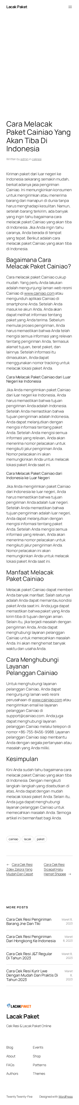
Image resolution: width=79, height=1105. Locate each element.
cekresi (37, 159)
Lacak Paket (16, 6)
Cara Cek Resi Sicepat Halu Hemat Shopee (55, 869)
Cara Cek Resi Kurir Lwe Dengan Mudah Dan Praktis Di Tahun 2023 (32, 975)
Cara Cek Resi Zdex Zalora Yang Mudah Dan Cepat (19, 869)
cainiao (13, 839)
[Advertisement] (39, 68)
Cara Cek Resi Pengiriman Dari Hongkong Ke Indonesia (30, 938)
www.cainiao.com (39, 293)
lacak (27, 839)
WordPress (66, 1096)
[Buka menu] (70, 6)
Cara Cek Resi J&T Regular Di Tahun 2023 (29, 956)
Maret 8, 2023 (67, 921)
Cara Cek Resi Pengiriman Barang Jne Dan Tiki (28, 921)
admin (24, 159)
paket (41, 839)
